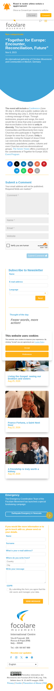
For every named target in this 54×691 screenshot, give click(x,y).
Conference (34, 108)
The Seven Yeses (21, 149)
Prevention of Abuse (32, 683)
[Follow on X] (21, 657)
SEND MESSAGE (33, 601)
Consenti (46, 15)
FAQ (45, 683)
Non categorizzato (14, 34)
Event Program (12, 154)
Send (40, 298)
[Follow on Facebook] (11, 657)
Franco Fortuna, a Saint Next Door (24, 423)
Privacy (10, 683)
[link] (10, 164)
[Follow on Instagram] (16, 657)
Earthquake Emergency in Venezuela (26, 513)
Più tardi (31, 15)
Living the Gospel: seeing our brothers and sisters (24, 377)
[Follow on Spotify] (32, 657)
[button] (49, 515)
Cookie (18, 683)
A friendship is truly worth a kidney (23, 470)
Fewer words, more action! (24, 321)
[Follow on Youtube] (27, 657)
